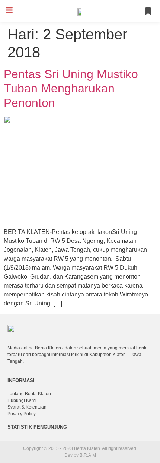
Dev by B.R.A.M (80, 455)
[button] (9, 10)
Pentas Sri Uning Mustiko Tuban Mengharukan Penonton (71, 88)
